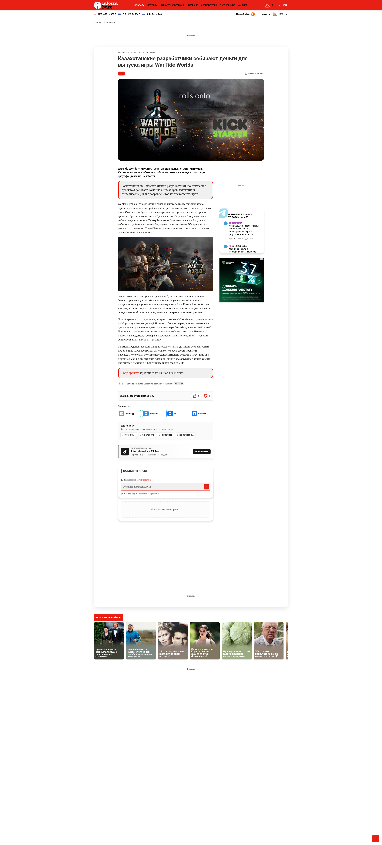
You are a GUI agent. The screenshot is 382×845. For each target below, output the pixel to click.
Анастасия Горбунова (148, 52)
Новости (139, 5)
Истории (152, 5)
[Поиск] (273, 5)
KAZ (285, 5)
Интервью (192, 5)
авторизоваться (144, 479)
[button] (275, 14)
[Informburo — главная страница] (106, 5)
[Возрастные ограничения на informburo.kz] (267, 5)
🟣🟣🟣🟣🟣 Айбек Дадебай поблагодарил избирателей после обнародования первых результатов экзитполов (244, 229)
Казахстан (129, 435)
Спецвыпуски (209, 5)
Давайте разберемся (172, 5)
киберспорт (148, 435)
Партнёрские (227, 5)
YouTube (242, 5)
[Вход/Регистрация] (279, 5)
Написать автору (255, 74)
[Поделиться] (375, 838)
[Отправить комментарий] (206, 486)
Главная (98, 22)
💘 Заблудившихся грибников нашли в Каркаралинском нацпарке (242, 249)
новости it (166, 435)
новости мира (186, 435)
